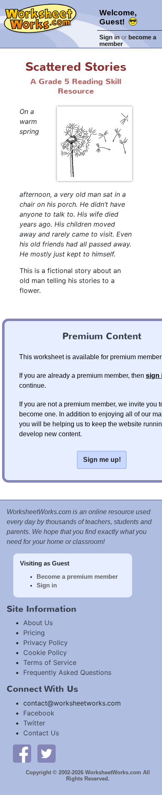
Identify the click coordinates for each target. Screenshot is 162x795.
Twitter (34, 723)
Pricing (34, 632)
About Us (38, 623)
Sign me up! (102, 459)
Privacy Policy (45, 642)
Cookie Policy (45, 652)
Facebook (38, 713)
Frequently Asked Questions (67, 672)
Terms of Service (49, 662)
